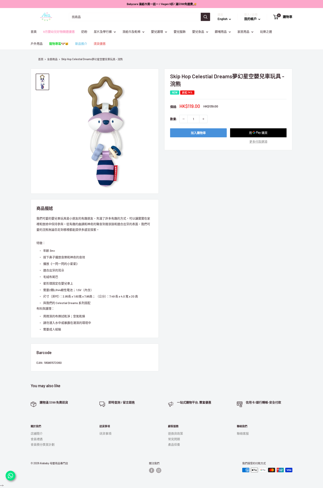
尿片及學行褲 (103, 31)
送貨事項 (105, 433)
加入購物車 (198, 133)
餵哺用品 (221, 31)
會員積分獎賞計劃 (43, 444)
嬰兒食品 (198, 31)
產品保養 (174, 444)
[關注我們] (151, 470)
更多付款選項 (258, 141)
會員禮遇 (37, 439)
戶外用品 (37, 43)
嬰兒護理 (157, 31)
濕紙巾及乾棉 (131, 31)
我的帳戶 (250, 19)
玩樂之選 (266, 31)
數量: (173, 119)
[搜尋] (205, 17)
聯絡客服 (243, 433)
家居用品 (243, 31)
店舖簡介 (37, 433)
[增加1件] (203, 119)
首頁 (34, 31)
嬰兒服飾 (180, 31)
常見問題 (174, 439)
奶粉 (84, 31)
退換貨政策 (175, 433)
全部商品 (52, 59)
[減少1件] (183, 119)
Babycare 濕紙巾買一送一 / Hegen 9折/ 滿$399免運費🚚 (161, 4)
